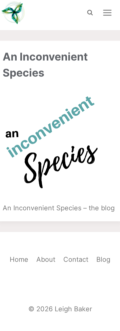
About (45, 259)
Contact (75, 259)
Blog (103, 259)
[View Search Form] (90, 13)
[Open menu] (107, 12)
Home (19, 259)
